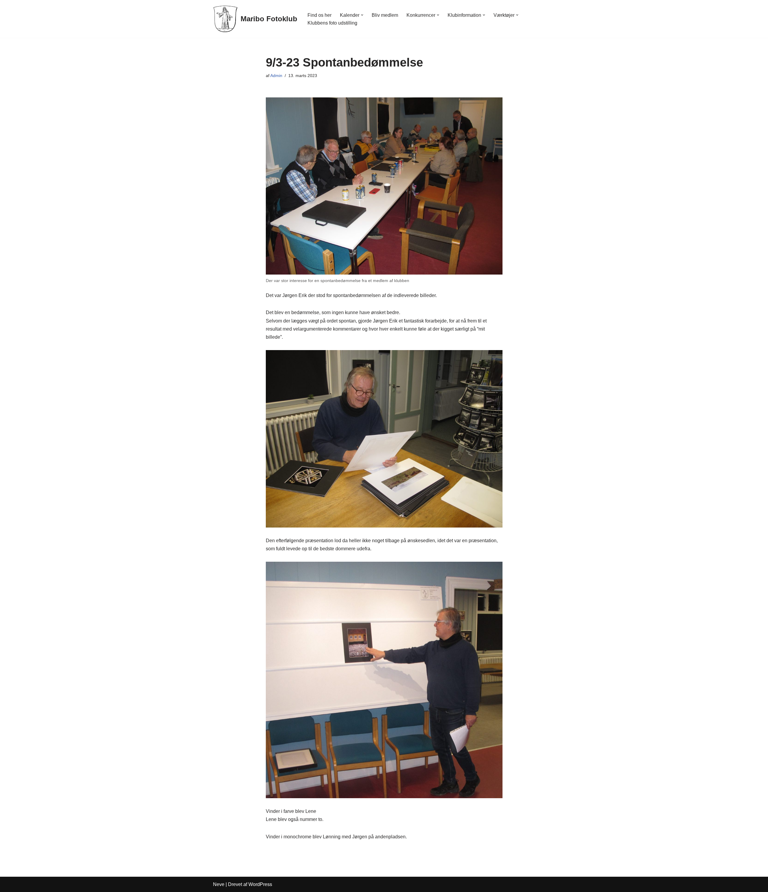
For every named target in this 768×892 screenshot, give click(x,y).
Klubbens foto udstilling (332, 22)
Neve (218, 884)
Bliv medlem (385, 15)
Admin (276, 75)
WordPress (260, 884)
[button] (362, 15)
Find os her (320, 15)
